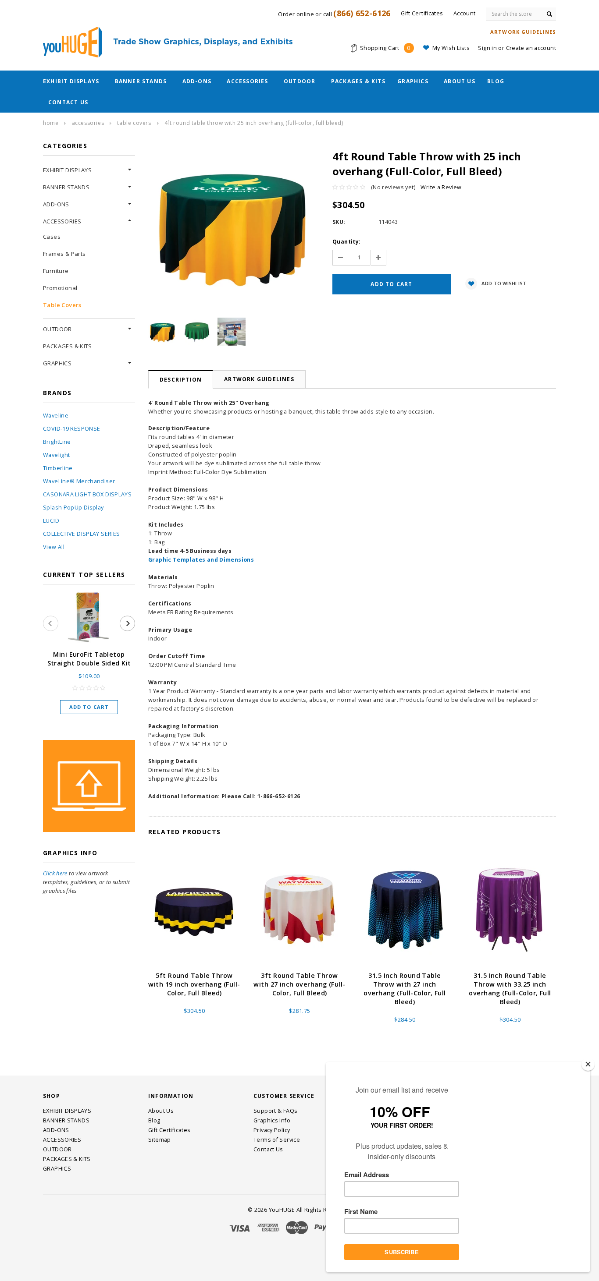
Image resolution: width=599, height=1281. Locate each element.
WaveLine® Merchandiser (79, 481)
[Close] (588, 1064)
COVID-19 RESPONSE (71, 428)
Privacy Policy (271, 1130)
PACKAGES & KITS (358, 81)
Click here (55, 873)
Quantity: (346, 241)
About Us (459, 81)
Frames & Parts (64, 254)
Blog (495, 81)
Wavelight (56, 455)
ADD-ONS (196, 81)
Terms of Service (276, 1139)
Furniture (56, 271)
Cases (52, 237)
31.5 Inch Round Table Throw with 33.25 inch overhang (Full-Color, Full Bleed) (510, 988)
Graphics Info (271, 1120)
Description (181, 379)
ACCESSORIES (247, 81)
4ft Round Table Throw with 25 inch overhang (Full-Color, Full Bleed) (253, 123)
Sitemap (159, 1139)
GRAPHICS (412, 81)
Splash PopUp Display (73, 507)
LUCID (51, 520)
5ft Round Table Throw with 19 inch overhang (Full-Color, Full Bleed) (194, 984)
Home (50, 123)
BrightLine (57, 442)
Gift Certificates (169, 1130)
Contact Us (68, 102)
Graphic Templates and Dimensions (201, 559)
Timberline (58, 468)
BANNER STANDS (141, 81)
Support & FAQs (275, 1111)
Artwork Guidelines (259, 379)
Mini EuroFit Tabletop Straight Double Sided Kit (89, 658)
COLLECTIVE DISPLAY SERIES (81, 534)
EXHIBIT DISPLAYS (71, 81)
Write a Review (441, 187)
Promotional (60, 288)
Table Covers (134, 123)
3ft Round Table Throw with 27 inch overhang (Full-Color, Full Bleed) (299, 984)
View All (53, 547)
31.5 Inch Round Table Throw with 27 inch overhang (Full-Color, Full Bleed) (405, 988)
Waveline (55, 415)
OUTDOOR (299, 81)
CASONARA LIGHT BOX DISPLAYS (87, 494)
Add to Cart (89, 707)
